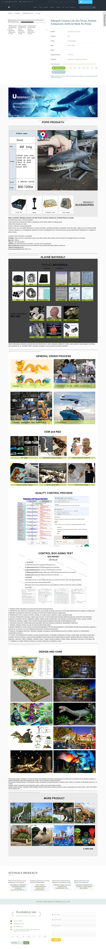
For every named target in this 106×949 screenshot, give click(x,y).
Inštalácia (71, 64)
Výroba (63, 64)
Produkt (46, 7)
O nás (40, 7)
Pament (84, 64)
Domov (35, 7)
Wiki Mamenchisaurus (91, 64)
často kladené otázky (78, 64)
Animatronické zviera (28, 13)
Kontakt (72, 7)
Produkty (17, 13)
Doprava (67, 64)
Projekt (58, 7)
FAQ (63, 7)
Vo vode (38, 13)
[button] (46, 29)
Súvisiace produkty (23, 872)
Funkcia (52, 7)
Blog (67, 7)
